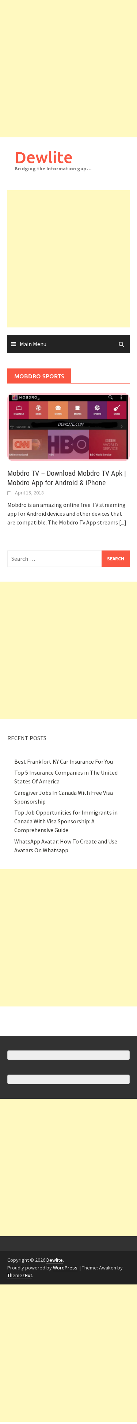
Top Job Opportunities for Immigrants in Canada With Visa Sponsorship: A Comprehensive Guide (66, 821)
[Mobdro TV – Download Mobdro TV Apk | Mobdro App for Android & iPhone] (68, 426)
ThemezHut (19, 1275)
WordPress (65, 1267)
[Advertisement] (68, 68)
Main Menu (33, 344)
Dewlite (44, 157)
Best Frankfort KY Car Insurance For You (63, 761)
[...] (122, 522)
